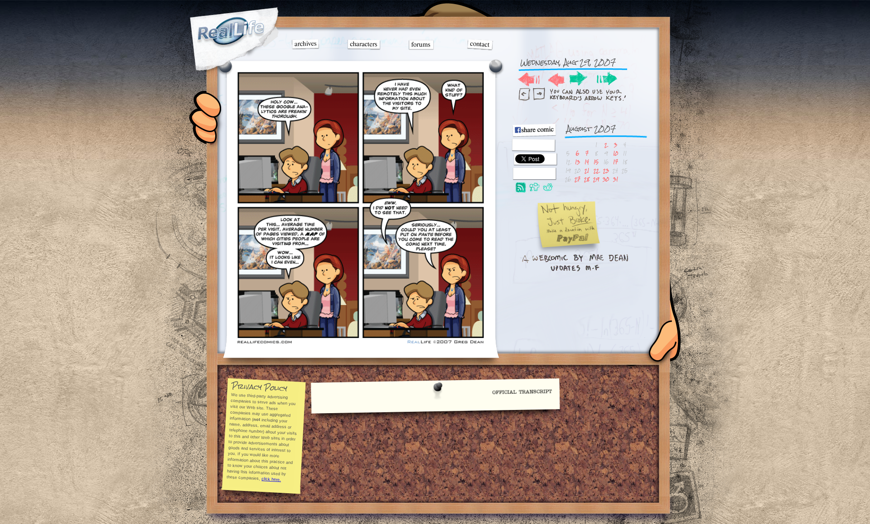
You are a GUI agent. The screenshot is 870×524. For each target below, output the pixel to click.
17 (615, 161)
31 (615, 179)
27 (577, 179)
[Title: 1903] (361, 344)
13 (577, 161)
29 (596, 179)
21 (587, 170)
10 (615, 153)
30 (606, 179)
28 (587, 179)
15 (596, 161)
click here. (271, 479)
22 (596, 170)
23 (606, 170)
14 (587, 161)
